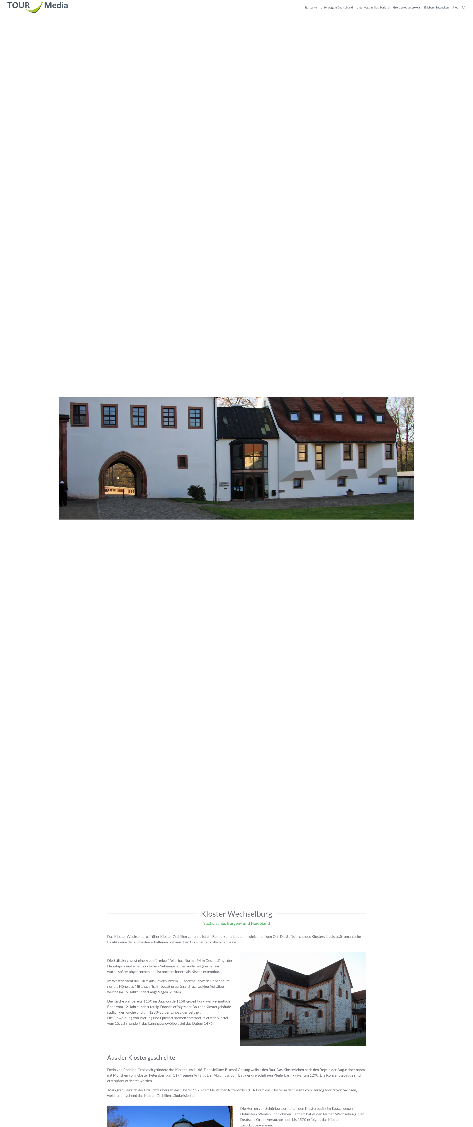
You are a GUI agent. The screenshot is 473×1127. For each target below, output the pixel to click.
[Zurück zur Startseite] (37, 7)
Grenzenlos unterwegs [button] (407, 7)
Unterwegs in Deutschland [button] (337, 7)
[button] (464, 7)
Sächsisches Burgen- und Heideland (236, 923)
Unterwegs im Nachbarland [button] (372, 7)
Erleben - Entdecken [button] (436, 7)
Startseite (310, 7)
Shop (455, 7)
